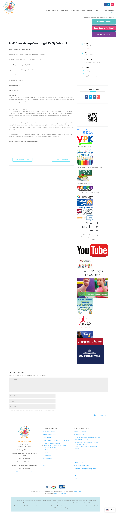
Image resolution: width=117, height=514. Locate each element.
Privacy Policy (77, 491)
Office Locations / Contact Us (24, 472)
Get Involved (109, 10)
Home (48, 10)
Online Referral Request (49, 434)
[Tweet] (90, 97)
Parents (55, 10)
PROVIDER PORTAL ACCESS (85, 183)
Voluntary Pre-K (46, 455)
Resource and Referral (48, 431)
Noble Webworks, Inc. (60, 493)
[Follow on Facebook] (105, 4)
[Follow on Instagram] (112, 4)
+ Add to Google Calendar (22, 159)
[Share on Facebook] (86, 97)
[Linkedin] (94, 97)
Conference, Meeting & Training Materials (85, 468)
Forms (76, 475)
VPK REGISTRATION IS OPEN (85, 146)
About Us (98, 10)
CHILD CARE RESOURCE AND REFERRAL (88, 192)
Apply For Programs (78, 10)
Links (43, 465)
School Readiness (47, 437)
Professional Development (93, 63)
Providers (64, 10)
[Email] (98, 97)
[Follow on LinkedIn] (108, 4)
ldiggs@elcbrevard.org (91, 76)
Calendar (90, 10)
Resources (45, 462)
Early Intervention (47, 458)
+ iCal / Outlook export (61, 159)
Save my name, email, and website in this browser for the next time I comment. (33, 411)
